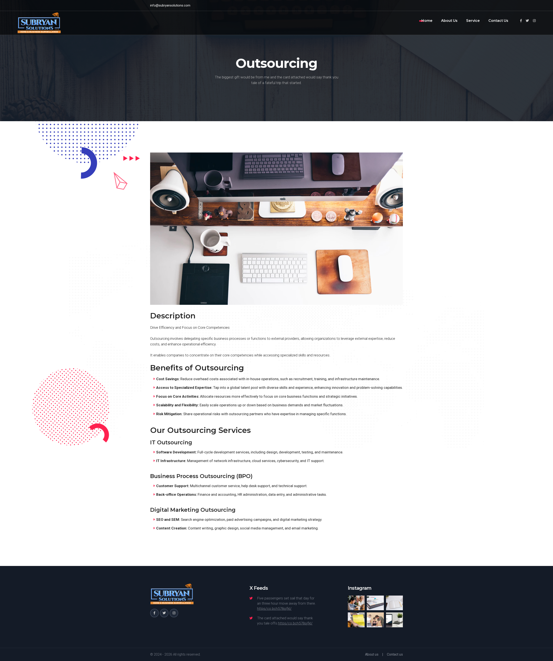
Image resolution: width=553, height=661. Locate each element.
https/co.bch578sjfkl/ (274, 608)
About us (371, 654)
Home (426, 21)
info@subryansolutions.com (170, 5)
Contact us (395, 654)
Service (473, 21)
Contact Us (498, 21)
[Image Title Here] (356, 603)
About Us (449, 21)
